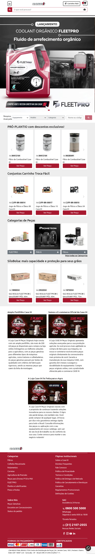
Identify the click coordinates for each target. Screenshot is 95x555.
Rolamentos (13, 468)
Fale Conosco (61, 468)
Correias (11, 471)
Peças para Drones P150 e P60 (20, 479)
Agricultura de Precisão (17, 475)
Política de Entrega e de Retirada (69, 479)
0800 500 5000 (75, 508)
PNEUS (39, 252)
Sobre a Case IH (61, 460)
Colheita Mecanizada (16, 464)
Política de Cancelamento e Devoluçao (71, 482)
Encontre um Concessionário (20, 507)
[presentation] (5, 65)
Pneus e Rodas (14, 490)
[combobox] (21, 117)
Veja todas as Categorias (76, 256)
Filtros (65, 252)
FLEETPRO (13, 252)
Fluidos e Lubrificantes (17, 486)
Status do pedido (15, 511)
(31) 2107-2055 (76, 524)
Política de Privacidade (64, 471)
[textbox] (20, 117)
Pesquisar (88, 119)
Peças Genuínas (14, 504)
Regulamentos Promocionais (67, 490)
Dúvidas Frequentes (63, 464)
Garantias (59, 486)
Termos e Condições (64, 475)
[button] (43, 110)
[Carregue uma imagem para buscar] (85, 9)
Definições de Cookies (64, 494)
